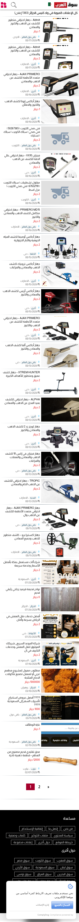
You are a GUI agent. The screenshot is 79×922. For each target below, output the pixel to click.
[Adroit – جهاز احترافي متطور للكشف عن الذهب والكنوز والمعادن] (60, 41)
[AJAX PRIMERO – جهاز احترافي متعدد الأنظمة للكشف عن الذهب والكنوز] (60, 339)
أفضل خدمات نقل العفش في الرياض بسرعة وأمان (23, 618)
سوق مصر (23, 860)
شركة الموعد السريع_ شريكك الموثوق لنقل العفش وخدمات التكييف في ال (23, 647)
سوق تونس (24, 874)
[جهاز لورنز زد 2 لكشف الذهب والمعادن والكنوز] (60, 447)
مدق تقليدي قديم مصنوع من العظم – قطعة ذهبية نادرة (23, 753)
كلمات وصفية (16, 835)
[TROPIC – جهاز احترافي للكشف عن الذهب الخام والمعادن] (60, 501)
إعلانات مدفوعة (22, 842)
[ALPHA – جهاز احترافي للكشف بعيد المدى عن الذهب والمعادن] (60, 420)
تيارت (33, 769)
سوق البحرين (65, 874)
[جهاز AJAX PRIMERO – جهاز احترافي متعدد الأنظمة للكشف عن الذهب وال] (60, 529)
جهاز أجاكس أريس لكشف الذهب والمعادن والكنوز (21, 292)
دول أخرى (44, 842)
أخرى (33, 64)
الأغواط (32, 633)
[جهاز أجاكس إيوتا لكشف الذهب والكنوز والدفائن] (60, 122)
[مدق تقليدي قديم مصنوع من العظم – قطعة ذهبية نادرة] (60, 772)
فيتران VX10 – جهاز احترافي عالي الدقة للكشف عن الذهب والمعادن (22, 159)
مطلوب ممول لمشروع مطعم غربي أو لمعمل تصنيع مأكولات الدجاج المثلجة (22, 674)
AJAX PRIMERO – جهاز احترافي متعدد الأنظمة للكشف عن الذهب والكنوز (21, 321)
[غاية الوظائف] (60, 745)
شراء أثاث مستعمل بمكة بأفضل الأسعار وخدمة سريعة (21, 563)
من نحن (68, 828)
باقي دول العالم (29, 37)
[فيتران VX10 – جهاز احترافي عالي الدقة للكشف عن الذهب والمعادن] (60, 176)
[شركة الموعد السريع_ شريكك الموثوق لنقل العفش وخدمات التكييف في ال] (60, 664)
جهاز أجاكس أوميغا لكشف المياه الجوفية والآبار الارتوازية (21, 238)
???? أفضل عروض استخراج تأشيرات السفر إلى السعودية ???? (23, 701)
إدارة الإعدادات (42, 904)
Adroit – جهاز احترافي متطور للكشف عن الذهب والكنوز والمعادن (24, 23)
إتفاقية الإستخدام (32, 828)
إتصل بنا (53, 828)
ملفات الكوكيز (39, 835)
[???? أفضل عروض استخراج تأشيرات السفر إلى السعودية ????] (60, 718)
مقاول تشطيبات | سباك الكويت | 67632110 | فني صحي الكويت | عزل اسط (21, 186)
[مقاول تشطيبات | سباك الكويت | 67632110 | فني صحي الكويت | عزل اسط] (60, 192)
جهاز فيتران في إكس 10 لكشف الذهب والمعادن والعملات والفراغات (22, 457)
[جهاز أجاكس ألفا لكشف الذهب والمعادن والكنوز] (60, 366)
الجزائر (33, 606)
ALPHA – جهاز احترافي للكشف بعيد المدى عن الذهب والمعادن (22, 401)
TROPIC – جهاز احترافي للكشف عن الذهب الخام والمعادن (22, 482)
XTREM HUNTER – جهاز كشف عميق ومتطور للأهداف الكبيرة (21, 374)
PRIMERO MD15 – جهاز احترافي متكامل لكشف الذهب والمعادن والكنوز (22, 213)
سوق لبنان (66, 867)
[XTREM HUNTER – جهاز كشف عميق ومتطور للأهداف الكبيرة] (60, 393)
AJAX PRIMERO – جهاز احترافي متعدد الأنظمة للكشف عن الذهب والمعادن (21, 77)
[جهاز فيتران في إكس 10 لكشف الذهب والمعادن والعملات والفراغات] (60, 474)
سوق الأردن (22, 867)
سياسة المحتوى (63, 835)
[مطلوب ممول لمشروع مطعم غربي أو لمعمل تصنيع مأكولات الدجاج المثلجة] (60, 691)
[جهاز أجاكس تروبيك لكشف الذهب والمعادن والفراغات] (60, 285)
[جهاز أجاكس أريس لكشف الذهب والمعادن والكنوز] (60, 312)
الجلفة (33, 254)
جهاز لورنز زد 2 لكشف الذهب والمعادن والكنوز (24, 428)
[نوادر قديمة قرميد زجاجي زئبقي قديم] (60, 610)
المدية (33, 498)
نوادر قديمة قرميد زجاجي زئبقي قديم (23, 590)
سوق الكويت (43, 860)
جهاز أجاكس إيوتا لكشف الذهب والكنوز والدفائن (22, 103)
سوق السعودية (44, 867)
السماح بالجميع (62, 905)
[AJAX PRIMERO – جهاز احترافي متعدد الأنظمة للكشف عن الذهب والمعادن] (60, 95)
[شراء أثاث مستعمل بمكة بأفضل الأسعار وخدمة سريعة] (60, 583)
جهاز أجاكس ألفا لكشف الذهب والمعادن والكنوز (22, 347)
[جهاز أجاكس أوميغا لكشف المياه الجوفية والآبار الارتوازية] (60, 257)
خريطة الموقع (64, 842)
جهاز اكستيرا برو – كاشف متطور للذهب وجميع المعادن (21, 536)
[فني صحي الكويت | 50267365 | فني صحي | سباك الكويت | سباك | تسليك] (60, 138)
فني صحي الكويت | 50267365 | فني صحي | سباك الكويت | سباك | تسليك (21, 132)
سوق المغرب (65, 860)
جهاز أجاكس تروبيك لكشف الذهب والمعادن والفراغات (24, 265)
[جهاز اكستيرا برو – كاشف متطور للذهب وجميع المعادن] (60, 556)
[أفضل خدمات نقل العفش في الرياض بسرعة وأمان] (60, 637)
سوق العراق (44, 874)
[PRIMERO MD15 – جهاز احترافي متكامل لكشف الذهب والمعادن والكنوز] (60, 230)
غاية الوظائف (32, 724)
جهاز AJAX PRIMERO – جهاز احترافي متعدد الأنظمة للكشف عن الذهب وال (22, 511)
